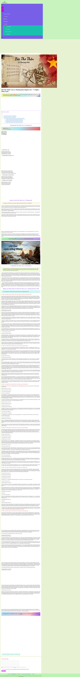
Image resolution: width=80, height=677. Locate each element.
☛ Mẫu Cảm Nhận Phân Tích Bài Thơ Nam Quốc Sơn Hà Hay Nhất (14, 119)
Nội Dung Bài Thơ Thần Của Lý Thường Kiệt (10, 115)
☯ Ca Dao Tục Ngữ (8, 31)
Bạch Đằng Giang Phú (25, 613)
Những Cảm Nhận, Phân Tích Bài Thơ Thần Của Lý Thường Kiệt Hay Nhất (14, 118)
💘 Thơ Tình (5, 16)
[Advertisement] (40, 46)
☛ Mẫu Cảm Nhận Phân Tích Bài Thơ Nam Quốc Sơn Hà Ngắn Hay (14, 120)
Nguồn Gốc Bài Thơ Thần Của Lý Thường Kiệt (10, 116)
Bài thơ (4, 128)
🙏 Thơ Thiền (7, 29)
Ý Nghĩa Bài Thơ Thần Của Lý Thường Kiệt (10, 117)
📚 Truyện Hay (7, 34)
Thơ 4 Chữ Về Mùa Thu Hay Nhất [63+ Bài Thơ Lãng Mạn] (11, 653)
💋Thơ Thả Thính (8, 26)
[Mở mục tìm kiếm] (2, 37)
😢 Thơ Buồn (6, 21)
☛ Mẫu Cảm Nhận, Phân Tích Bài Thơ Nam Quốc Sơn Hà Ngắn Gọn (14, 122)
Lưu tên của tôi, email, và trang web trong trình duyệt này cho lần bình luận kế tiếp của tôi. (15, 669)
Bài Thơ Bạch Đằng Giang (20, 238)
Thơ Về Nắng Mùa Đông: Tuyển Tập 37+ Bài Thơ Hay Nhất (11, 654)
